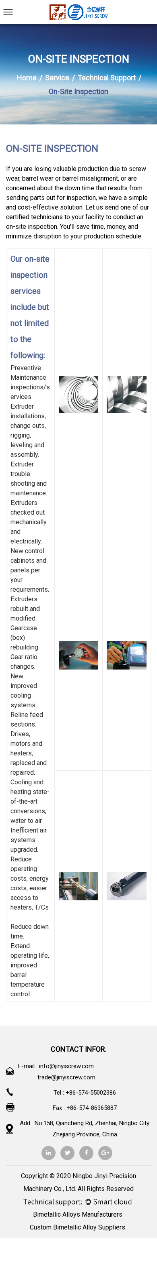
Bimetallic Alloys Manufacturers (77, 1214)
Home (27, 77)
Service (57, 77)
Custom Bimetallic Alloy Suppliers (77, 1227)
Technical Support (107, 77)
